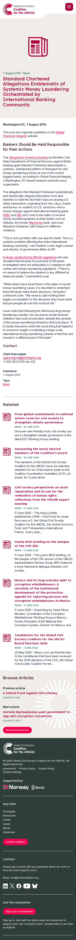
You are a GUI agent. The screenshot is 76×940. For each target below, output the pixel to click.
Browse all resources (17, 730)
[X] (12, 886)
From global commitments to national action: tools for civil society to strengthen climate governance (44, 418)
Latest (6, 823)
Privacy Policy (27, 768)
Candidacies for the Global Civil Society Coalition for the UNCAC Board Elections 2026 (40, 639)
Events (7, 819)
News (6, 384)
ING (19, 215)
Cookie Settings (12, 772)
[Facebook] (18, 886)
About (6, 828)
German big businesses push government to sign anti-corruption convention (36, 714)
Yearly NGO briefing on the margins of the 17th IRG (42, 544)
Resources (9, 815)
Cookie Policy (46, 768)
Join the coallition (15, 841)
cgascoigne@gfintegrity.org (22, 357)
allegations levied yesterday (28, 157)
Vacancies (9, 832)
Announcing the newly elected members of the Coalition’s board (41, 451)
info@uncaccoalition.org (24, 877)
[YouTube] (26, 886)
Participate (9, 811)
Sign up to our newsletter (19, 911)
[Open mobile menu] (69, 7)
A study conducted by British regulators (30, 257)
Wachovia (35, 222)
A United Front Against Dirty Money (30, 693)
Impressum (9, 768)
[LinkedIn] (5, 886)
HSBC (6, 215)
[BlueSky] (34, 886)
